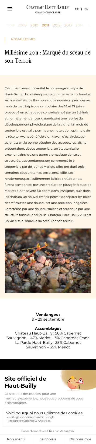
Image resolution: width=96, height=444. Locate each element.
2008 (9, 25)
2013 (68, 25)
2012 (57, 25)
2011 (45, 25)
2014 (79, 25)
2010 (34, 25)
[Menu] (10, 9)
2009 (22, 25)
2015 (91, 25)
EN (86, 9)
